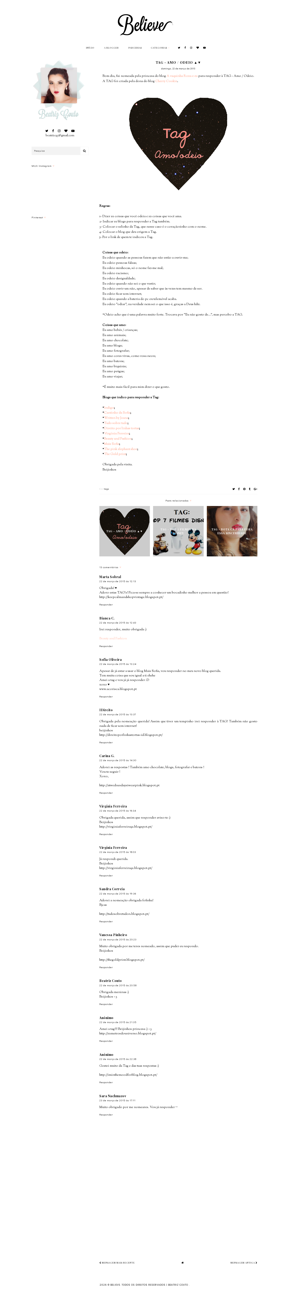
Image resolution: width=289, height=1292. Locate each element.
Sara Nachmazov (112, 1096)
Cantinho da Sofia (117, 412)
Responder (106, 604)
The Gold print (115, 454)
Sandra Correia (112, 889)
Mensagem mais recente (118, 1262)
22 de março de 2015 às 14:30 (117, 760)
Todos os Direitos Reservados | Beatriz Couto (155, 1285)
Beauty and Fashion (118, 438)
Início (90, 47)
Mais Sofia (111, 444)
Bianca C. (107, 618)
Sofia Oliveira (110, 659)
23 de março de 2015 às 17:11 (117, 1100)
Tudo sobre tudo (116, 423)
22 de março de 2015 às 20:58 (118, 985)
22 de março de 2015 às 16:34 (117, 810)
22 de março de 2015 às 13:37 (117, 714)
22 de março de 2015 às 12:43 (117, 622)
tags (106, 488)
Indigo (109, 407)
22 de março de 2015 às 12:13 (117, 581)
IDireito (106, 710)
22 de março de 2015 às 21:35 (118, 1022)
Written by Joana (116, 418)
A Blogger (111, 47)
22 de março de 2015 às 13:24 (117, 664)
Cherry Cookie (166, 81)
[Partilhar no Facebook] (239, 489)
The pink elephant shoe (120, 449)
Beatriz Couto (110, 981)
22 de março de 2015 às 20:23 (118, 939)
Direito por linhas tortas (121, 428)
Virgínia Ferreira (116, 433)
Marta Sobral (110, 577)
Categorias (159, 47)
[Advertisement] (194, 1214)
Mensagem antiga (243, 1262)
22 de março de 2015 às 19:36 (117, 893)
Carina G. (107, 756)
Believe (115, 1285)
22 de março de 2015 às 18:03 (117, 852)
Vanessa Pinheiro (113, 935)
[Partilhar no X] (233, 489)
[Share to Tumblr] (250, 489)
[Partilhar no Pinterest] (244, 489)
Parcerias (135, 47)
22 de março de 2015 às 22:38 (117, 1059)
